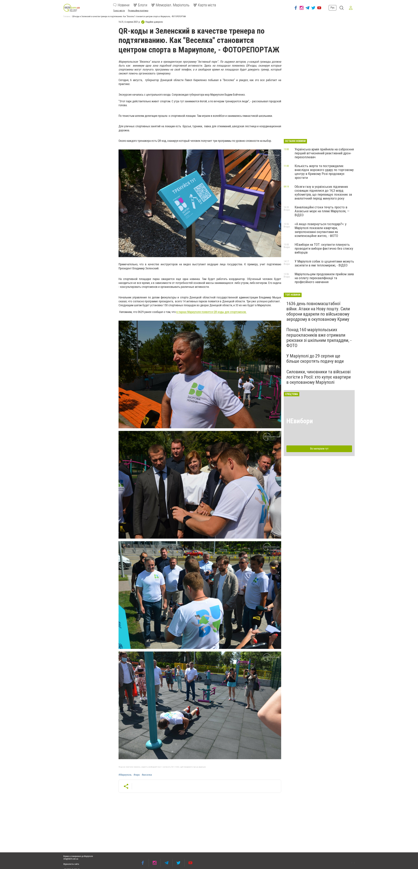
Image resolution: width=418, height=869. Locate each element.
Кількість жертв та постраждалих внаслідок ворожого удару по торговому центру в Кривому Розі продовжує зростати (324, 172)
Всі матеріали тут (319, 448)
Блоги (142, 5)
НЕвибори (299, 421)
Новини (123, 5)
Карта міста (207, 5)
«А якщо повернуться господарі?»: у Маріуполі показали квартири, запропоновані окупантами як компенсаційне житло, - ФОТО (320, 230)
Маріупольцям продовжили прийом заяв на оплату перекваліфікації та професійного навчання (324, 278)
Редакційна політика (138, 10)
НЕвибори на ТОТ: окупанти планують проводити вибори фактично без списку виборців (324, 248)
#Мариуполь (125, 774)
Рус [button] (332, 7)
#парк (137, 774)
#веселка (147, 774)
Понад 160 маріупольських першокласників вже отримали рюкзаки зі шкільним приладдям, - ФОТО (319, 337)
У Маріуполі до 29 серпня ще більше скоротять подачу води (315, 358)
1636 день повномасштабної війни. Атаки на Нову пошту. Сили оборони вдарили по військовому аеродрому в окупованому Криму (318, 311)
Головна (66, 16)
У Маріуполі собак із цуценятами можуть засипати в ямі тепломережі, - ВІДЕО (324, 263)
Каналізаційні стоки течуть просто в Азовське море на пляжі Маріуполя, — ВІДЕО (322, 211)
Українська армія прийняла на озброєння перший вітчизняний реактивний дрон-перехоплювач (324, 153)
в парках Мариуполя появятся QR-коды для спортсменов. (211, 312)
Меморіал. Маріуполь (172, 5)
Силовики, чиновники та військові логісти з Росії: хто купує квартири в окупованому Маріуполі (318, 377)
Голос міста (119, 10)
